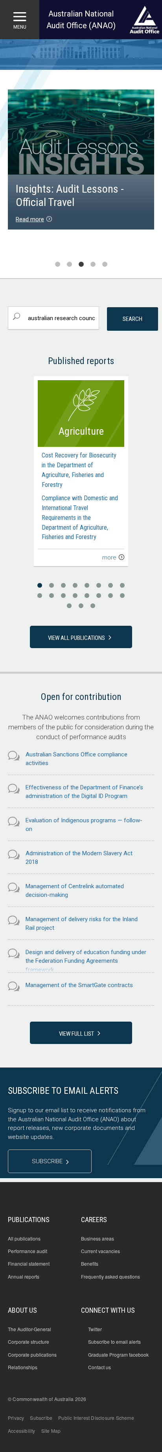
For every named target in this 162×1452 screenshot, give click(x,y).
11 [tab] (63, 596)
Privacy (16, 1417)
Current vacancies (100, 1251)
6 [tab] (99, 586)
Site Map (51, 1430)
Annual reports (23, 1276)
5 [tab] (105, 264)
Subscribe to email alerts (114, 1342)
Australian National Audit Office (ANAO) (81, 19)
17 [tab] (69, 606)
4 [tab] (93, 264)
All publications (24, 1238)
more (109, 557)
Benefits (89, 1263)
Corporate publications (32, 1354)
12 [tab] (75, 596)
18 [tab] (81, 606)
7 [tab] (110, 586)
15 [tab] (110, 596)
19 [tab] (93, 606)
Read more (30, 219)
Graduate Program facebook (118, 1354)
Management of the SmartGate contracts (79, 985)
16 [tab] (122, 596)
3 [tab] (81, 264)
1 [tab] (57, 264)
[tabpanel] (81, 160)
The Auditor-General (29, 1329)
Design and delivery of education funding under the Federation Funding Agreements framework (86, 961)
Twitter (95, 1329)
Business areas (97, 1238)
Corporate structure (28, 1342)
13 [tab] (87, 596)
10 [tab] (51, 596)
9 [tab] (40, 596)
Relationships (22, 1367)
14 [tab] (99, 596)
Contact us (99, 1367)
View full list (76, 1033)
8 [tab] (122, 586)
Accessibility (21, 1430)
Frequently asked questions (110, 1276)
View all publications (76, 637)
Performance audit (27, 1251)
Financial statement (29, 1263)
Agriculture (81, 431)
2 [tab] (69, 264)
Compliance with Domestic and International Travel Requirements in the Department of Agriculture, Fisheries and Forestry (80, 517)
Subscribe (47, 1161)
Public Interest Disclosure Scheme (96, 1417)
